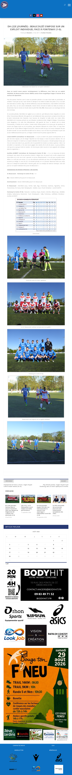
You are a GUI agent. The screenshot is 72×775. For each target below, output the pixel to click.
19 (28, 552)
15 (53, 548)
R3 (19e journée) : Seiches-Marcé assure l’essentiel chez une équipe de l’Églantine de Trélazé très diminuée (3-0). (11, 510)
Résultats (48, 33)
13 (37, 548)
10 (9, 548)
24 (9, 556)
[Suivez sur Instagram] (37, 15)
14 (45, 548)
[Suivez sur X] (34, 15)
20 (37, 552)
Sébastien (29, 33)
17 (9, 552)
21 (45, 552)
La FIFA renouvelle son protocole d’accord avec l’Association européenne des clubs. (58, 509)
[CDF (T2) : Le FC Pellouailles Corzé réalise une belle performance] (28, 499)
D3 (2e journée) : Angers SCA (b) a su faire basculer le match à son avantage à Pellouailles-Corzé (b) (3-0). (44, 510)
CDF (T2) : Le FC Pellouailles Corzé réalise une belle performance (27, 508)
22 (53, 552)
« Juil (6, 563)
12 (28, 548)
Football (43, 33)
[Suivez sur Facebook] (30, 15)
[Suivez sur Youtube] (41, 15)
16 (62, 548)
